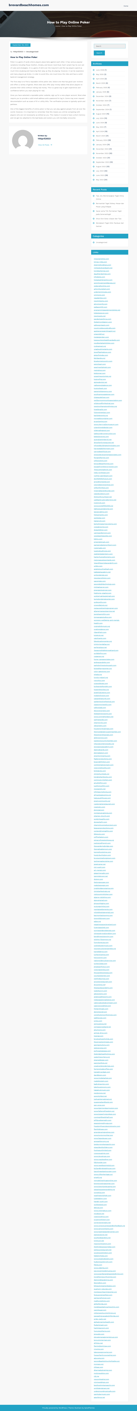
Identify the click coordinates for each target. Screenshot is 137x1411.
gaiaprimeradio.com (101, 873)
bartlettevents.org (101, 415)
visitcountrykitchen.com (103, 894)
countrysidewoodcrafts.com (104, 328)
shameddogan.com (101, 1060)
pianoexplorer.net (100, 1235)
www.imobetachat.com (103, 1078)
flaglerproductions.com (103, 759)
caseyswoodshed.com (102, 1006)
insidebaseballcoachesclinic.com (106, 1307)
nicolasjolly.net (100, 789)
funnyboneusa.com (101, 942)
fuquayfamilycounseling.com (105, 1355)
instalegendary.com (101, 337)
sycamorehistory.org (101, 1220)
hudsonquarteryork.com (103, 1262)
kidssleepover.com (101, 313)
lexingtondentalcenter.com (104, 599)
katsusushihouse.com (102, 798)
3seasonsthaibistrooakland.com (106, 650)
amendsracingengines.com (104, 1132)
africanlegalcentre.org (102, 795)
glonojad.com (99, 810)
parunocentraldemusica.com (105, 1271)
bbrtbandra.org (99, 358)
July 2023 (100, 171)
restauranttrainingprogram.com (106, 608)
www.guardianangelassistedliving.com (108, 1274)
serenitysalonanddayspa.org (104, 283)
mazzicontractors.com (102, 1244)
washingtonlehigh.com (102, 1196)
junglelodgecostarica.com (104, 888)
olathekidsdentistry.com (103, 554)
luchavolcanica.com (101, 955)
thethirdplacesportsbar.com (104, 1247)
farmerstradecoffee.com (103, 1069)
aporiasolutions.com (101, 1045)
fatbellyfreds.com (101, 1256)
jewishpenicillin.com (102, 614)
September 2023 (102, 162)
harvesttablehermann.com (104, 449)
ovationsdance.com (101, 629)
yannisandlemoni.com (102, 533)
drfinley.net (98, 1343)
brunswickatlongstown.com (104, 858)
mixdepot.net (99, 1214)
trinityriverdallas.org (101, 644)
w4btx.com (98, 566)
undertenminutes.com (102, 292)
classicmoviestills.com (102, 705)
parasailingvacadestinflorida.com (106, 1316)
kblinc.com (98, 539)
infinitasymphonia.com (102, 792)
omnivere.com (99, 295)
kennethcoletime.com (102, 852)
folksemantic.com (101, 515)
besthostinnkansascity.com (104, 1385)
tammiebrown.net (101, 876)
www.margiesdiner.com (103, 1159)
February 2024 (101, 140)
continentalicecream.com (103, 765)
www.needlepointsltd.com (104, 1165)
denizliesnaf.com (100, 1012)
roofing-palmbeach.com (103, 476)
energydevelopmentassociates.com (107, 455)
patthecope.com (100, 1018)
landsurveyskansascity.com (104, 1144)
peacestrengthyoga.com (103, 1123)
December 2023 (102, 149)
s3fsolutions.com (100, 461)
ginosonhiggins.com (101, 903)
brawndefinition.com (102, 762)
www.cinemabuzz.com (102, 1211)
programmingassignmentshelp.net (107, 310)
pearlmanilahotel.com (102, 367)
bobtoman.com (99, 373)
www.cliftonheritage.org (103, 1174)
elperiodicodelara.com (102, 265)
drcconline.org (99, 985)
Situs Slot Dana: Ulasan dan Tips (108, 219)
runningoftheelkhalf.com (103, 1117)
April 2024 (100, 131)
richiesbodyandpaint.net (103, 268)
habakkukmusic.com (102, 1090)
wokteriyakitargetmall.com (104, 596)
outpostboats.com (101, 683)
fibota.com (98, 1265)
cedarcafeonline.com (102, 286)
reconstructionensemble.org (105, 949)
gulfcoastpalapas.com (102, 1051)
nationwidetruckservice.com (105, 961)
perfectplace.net (100, 647)
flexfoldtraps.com (101, 1129)
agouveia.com (99, 1358)
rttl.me (96, 1376)
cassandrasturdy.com (102, 699)
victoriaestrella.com (101, 970)
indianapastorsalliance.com (104, 1000)
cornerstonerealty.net (102, 1223)
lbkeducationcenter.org (103, 641)
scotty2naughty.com (101, 819)
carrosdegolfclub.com (102, 452)
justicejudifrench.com (102, 843)
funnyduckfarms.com (102, 1331)
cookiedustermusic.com (103, 946)
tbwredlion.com (100, 1283)
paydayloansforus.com (102, 319)
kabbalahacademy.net (102, 572)
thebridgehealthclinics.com (104, 1054)
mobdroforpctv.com (101, 696)
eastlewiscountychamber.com (105, 741)
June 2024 (100, 123)
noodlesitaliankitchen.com (104, 343)
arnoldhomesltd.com (102, 482)
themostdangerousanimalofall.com (107, 732)
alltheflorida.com (100, 1304)
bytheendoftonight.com (103, 686)
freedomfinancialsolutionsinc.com (107, 1126)
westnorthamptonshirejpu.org (105, 406)
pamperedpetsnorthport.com (105, 545)
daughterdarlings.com (102, 274)
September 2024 (102, 109)
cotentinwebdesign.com (103, 427)
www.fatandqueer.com (102, 1138)
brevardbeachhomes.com (29, 5)
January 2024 (101, 145)
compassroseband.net (102, 1027)
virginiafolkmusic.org (102, 626)
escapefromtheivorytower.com (106, 467)
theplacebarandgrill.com (103, 988)
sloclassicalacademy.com (103, 747)
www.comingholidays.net (103, 717)
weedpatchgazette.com (103, 536)
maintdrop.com (100, 370)
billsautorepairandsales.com (105, 1286)
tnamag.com (98, 1036)
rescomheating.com (101, 1379)
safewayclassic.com (101, 325)
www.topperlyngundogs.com (105, 1114)
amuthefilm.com (100, 783)
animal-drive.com (100, 1033)
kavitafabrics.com (100, 952)
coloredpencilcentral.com (104, 485)
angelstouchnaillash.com (103, 569)
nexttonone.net (100, 1093)
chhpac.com (98, 1367)
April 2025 (100, 79)
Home (126, 6)
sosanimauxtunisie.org (102, 376)
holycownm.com (100, 958)
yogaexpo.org (99, 656)
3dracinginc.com (100, 726)
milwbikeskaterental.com (104, 912)
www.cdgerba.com (101, 1268)
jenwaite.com (99, 1334)
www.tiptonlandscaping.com (105, 1187)
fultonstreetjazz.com (102, 412)
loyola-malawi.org (101, 677)
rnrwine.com (99, 1349)
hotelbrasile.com (100, 409)
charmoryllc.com (100, 723)
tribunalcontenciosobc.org (104, 744)
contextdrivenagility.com (103, 831)
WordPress (63, 1408)
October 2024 (101, 105)
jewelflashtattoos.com (102, 352)
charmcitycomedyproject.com (105, 825)
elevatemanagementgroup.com (106, 1337)
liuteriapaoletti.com (101, 928)
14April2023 (18, 52)
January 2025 (101, 92)
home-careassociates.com (104, 659)
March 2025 (100, 83)
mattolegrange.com (101, 885)
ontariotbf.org (99, 334)
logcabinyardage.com (102, 1072)
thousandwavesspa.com (103, 973)
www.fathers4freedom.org (104, 1111)
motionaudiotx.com (101, 1373)
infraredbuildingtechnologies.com (107, 446)
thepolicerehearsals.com (103, 735)
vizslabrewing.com (101, 527)
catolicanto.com (100, 638)
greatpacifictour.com (102, 967)
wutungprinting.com (101, 906)
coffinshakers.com (101, 837)
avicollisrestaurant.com (103, 982)
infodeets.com (99, 277)
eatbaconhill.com (100, 307)
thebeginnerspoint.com (103, 714)
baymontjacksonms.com (103, 915)
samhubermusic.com (102, 1394)
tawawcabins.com (101, 512)
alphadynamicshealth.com (104, 1322)
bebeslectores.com (101, 437)
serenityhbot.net (100, 1096)
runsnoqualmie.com (101, 1153)
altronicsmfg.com (100, 304)
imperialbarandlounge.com (104, 491)
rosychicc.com (99, 680)
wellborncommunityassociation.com (108, 400)
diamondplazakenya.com (103, 1280)
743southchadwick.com (103, 470)
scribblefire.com (100, 653)
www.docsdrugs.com (102, 1156)
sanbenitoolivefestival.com (104, 702)
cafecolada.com (100, 708)
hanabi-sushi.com (101, 1202)
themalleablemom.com (103, 849)
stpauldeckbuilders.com (103, 1147)
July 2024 (100, 118)
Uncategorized (32, 52)
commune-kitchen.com (103, 780)
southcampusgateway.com (104, 394)
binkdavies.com (100, 771)
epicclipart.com (100, 364)
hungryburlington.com (102, 855)
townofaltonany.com (102, 918)
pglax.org (97, 921)
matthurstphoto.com (102, 1301)
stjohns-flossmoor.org (102, 939)
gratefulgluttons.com (102, 693)
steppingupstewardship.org (104, 1190)
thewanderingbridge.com (103, 846)
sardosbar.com (99, 518)
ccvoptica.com (99, 1193)
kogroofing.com (100, 379)
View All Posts (44, 145)
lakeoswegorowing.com (103, 1352)
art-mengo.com (100, 870)
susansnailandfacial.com (103, 1102)
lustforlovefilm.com (101, 786)
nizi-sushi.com (99, 867)
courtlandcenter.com (102, 976)
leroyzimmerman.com (102, 1340)
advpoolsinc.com (100, 994)
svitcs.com (98, 1021)
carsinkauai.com (100, 1310)
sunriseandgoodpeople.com (104, 930)
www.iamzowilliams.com (103, 1229)
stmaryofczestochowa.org (104, 840)
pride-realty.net (100, 1319)
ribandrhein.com (100, 632)
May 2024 (99, 127)
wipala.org (98, 674)
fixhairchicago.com (101, 1009)
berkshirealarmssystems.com (105, 524)
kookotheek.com (100, 388)
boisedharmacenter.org (103, 668)
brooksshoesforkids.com (103, 1039)
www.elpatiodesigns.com (103, 1259)
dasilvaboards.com (101, 750)
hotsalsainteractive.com (103, 280)
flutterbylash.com (100, 1325)
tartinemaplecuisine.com (103, 861)
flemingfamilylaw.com (102, 1346)
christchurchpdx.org (101, 774)
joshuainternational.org (103, 1099)
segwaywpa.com (100, 1048)
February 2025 (101, 88)
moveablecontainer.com (103, 418)
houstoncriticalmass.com (103, 729)
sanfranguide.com (101, 720)
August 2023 (101, 167)
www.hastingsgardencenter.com (106, 1232)
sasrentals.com (100, 581)
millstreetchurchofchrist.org (105, 1313)
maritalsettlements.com (103, 909)
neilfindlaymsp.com (101, 979)
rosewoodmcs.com (101, 1217)
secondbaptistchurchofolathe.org (106, 1361)
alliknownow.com (100, 738)
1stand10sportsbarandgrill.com (105, 563)
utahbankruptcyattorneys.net (105, 500)
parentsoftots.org (100, 1063)
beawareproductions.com (103, 828)
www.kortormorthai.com (103, 1135)
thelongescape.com (101, 882)
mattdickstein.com (101, 1081)
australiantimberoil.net (103, 440)
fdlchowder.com (100, 1162)
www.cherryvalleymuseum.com (106, 424)
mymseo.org (98, 1364)
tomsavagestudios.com (103, 617)
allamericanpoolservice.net (104, 611)
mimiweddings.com (101, 1382)
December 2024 (102, 96)
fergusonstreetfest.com (103, 1295)
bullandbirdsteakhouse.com (104, 1168)
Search (99, 53)
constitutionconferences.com (105, 1015)
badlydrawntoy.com (101, 1084)
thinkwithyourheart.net (103, 497)
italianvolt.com (99, 521)
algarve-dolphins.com (102, 897)
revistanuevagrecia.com (103, 813)
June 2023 (100, 175)
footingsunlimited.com (102, 1150)
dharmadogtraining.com (103, 1370)
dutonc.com (98, 879)
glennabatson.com (101, 753)
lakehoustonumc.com (102, 1087)
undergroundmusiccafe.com (104, 1391)
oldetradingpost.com (102, 430)
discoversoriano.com (102, 711)
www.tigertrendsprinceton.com (106, 1108)
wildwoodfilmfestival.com (104, 403)
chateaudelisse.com (101, 397)
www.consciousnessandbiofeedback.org (109, 1226)
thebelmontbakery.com (103, 322)
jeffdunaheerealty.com (102, 1120)
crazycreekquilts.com (102, 768)
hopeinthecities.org (101, 690)
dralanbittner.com (100, 530)
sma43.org (98, 1177)
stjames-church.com (102, 816)
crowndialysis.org (100, 605)
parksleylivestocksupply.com (105, 665)
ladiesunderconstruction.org (105, 434)
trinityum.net (99, 1241)
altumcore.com (100, 1030)
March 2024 (100, 136)
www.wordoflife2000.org (103, 506)
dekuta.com (98, 1208)
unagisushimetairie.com (103, 349)
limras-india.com (100, 262)
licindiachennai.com (101, 271)
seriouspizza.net (100, 1024)
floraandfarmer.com (101, 458)
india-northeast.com (102, 473)
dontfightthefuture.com (103, 479)
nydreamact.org (100, 346)
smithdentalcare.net (101, 1388)
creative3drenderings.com (104, 1066)
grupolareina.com (100, 421)
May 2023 (99, 180)
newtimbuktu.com (101, 301)
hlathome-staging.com (102, 593)
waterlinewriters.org (102, 1057)
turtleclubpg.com (100, 964)
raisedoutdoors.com (101, 494)
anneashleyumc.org (101, 1141)
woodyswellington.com (103, 1253)
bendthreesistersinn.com (103, 936)
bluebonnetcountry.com (103, 361)
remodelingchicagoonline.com (105, 1181)
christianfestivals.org (102, 891)
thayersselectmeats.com (103, 1042)
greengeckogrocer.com (102, 590)
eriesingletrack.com (101, 542)
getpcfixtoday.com (101, 355)
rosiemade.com (100, 548)
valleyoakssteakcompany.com (105, 1003)
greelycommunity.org (102, 801)
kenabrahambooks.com (103, 777)
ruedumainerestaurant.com (104, 804)
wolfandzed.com (100, 1205)
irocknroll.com (99, 503)
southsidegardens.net (102, 1238)
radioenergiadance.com (103, 385)
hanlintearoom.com (101, 1328)
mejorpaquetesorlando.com (104, 560)
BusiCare (78, 1408)
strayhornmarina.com (102, 756)
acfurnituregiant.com (102, 289)
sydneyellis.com (100, 602)
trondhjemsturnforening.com (105, 1277)
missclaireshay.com (101, 259)
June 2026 (100, 70)
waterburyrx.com (100, 991)
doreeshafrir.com (100, 822)
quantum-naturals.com (103, 1289)
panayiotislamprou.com (103, 391)
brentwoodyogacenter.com (104, 1184)
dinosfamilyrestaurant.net (104, 443)
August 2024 (101, 114)
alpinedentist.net (100, 382)
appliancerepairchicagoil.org (104, 331)
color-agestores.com (102, 671)
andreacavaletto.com (102, 662)
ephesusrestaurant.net (102, 1250)
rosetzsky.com (99, 807)
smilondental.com (101, 575)
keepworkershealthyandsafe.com (107, 340)
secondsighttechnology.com (104, 584)
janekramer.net (100, 864)
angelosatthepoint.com (103, 997)
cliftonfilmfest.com (101, 488)
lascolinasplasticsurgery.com (105, 1171)
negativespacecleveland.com (105, 925)
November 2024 (102, 101)
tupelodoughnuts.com (102, 551)
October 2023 (101, 158)
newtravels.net (100, 316)
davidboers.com (100, 1075)
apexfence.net (99, 1397)
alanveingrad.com (100, 900)
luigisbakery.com (100, 1199)
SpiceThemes (89, 1408)
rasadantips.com (100, 298)
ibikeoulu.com (99, 834)
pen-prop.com (99, 1105)
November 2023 (102, 153)
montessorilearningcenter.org (105, 1292)
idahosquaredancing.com (103, 509)
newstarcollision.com (102, 578)
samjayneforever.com (102, 1298)
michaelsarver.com (101, 587)
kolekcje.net (98, 635)
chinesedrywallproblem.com (105, 933)
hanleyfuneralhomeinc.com (104, 557)
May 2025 (99, 74)
